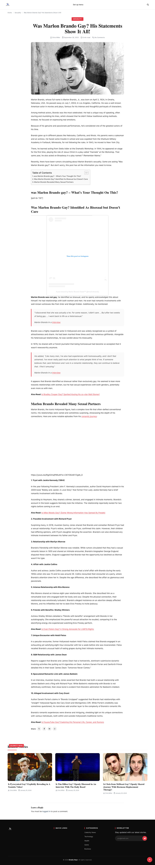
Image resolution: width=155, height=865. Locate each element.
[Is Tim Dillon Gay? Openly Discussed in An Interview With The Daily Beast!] (77, 767)
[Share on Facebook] (44, 729)
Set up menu (78, 5)
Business (87, 849)
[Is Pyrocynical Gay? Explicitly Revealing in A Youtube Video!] (30, 767)
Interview (56, 322)
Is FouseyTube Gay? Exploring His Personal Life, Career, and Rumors (73, 722)
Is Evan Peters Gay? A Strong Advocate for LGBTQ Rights (68, 629)
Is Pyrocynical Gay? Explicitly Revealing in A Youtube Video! (29, 785)
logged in (46, 811)
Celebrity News (16, 745)
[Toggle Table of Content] (85, 173)
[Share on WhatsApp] (55, 729)
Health (86, 841)
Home (10, 13)
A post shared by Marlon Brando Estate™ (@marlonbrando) (77, 292)
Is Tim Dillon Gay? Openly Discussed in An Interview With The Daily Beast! (76, 785)
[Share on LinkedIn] (49, 729)
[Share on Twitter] (39, 729)
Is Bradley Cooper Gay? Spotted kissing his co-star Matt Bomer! (71, 394)
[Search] (148, 4)
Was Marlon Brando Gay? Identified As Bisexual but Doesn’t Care (61, 179)
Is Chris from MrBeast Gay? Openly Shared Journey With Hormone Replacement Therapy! (123, 787)
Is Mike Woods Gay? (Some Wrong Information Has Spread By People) (73, 513)
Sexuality (18, 13)
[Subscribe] (144, 838)
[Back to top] (149, 859)
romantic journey (89, 416)
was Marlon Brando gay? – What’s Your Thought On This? (57, 176)
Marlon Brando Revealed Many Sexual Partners (53, 182)
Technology (88, 836)
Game (86, 845)
